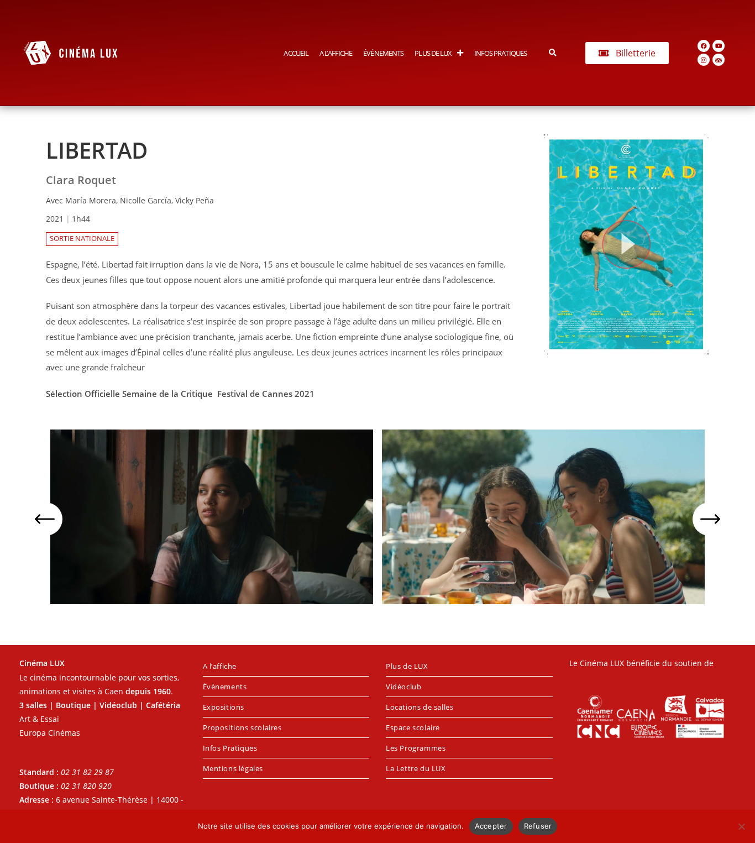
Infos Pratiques (500, 53)
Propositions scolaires (242, 727)
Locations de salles (419, 707)
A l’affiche (335, 53)
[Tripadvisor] (718, 60)
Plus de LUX (433, 53)
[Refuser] (741, 826)
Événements (383, 53)
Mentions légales (233, 768)
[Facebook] (704, 46)
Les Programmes (415, 748)
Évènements (225, 687)
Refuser (538, 825)
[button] (552, 53)
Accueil (296, 53)
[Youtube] (718, 46)
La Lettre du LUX (416, 768)
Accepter (491, 825)
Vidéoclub (403, 687)
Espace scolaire (413, 727)
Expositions (224, 707)
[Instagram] (704, 60)
